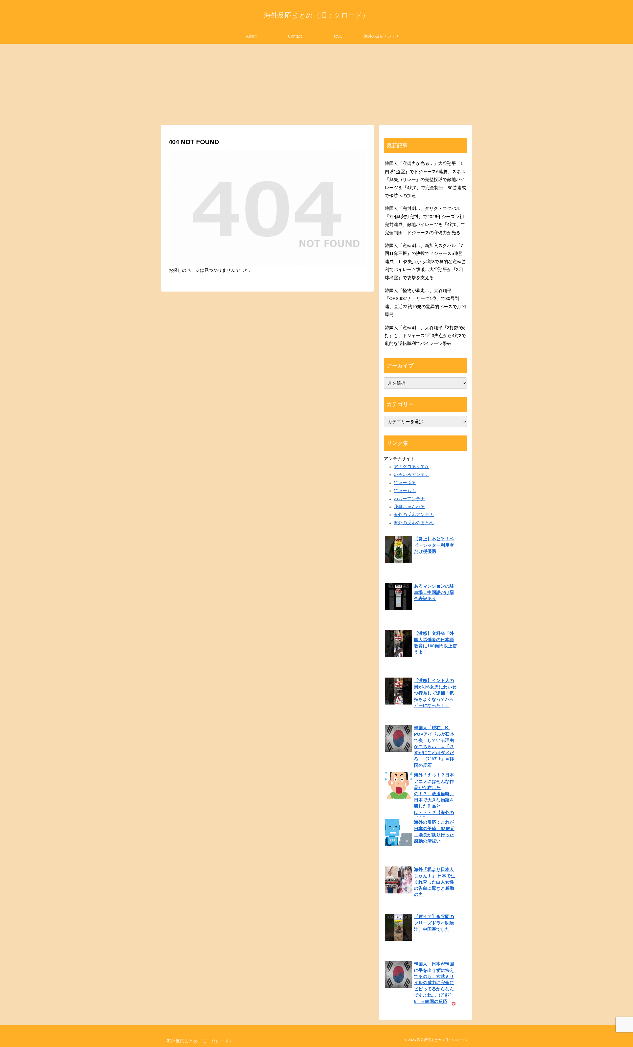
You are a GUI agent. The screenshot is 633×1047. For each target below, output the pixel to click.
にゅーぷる (405, 482)
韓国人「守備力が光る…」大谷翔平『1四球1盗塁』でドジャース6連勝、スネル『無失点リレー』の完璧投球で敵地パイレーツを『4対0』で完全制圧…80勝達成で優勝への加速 (425, 179)
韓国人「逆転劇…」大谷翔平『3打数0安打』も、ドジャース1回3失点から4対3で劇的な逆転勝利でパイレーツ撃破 (425, 335)
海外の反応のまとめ (414, 522)
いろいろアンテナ (411, 474)
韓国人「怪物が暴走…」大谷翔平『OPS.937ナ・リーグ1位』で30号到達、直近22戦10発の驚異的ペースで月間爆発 (425, 302)
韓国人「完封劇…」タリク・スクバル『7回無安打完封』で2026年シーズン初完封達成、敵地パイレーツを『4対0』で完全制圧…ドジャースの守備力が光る (425, 220)
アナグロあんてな (411, 466)
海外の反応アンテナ (414, 514)
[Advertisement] (316, 84)
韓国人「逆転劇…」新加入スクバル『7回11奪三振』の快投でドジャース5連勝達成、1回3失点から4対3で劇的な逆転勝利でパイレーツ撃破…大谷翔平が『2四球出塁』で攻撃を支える (425, 261)
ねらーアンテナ (409, 498)
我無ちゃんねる (409, 506)
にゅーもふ (405, 490)
